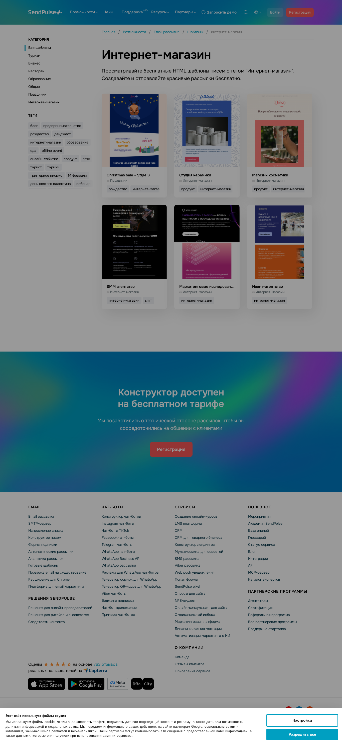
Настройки (302, 720)
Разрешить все (302, 734)
